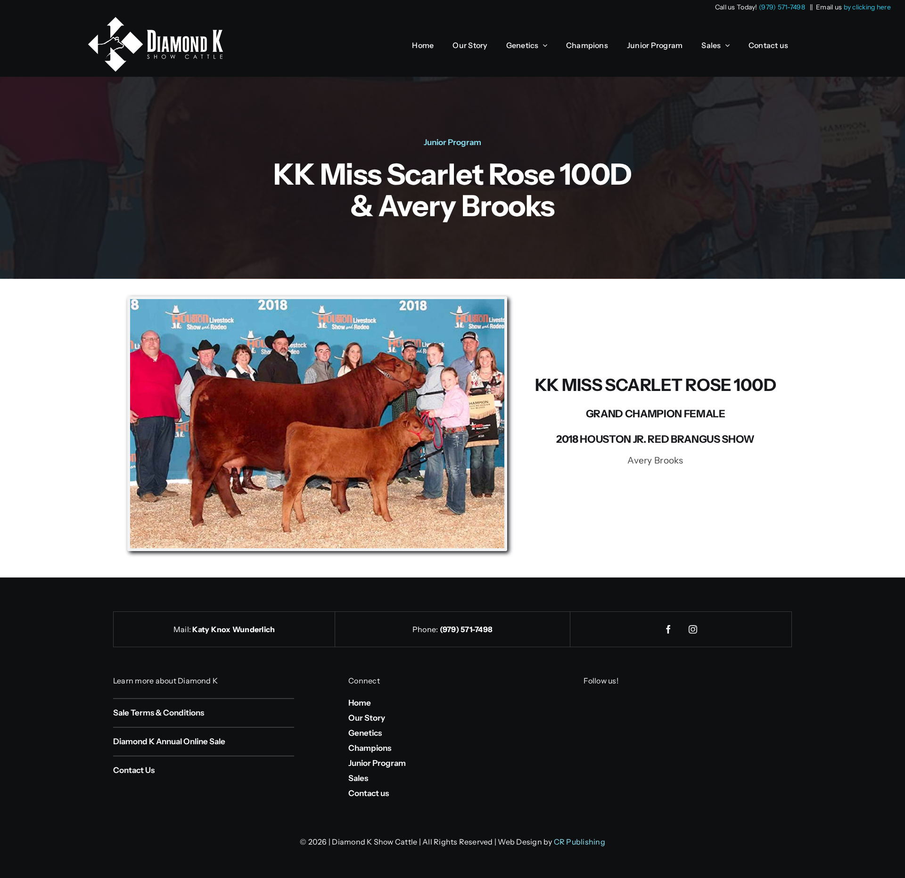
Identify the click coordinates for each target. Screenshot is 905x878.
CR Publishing (579, 841)
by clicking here (867, 7)
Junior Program (452, 142)
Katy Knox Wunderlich (233, 629)
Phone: (426, 629)
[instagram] (693, 629)
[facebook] (668, 629)
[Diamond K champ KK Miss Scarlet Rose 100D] (317, 303)
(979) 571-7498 (782, 7)
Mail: (182, 629)
